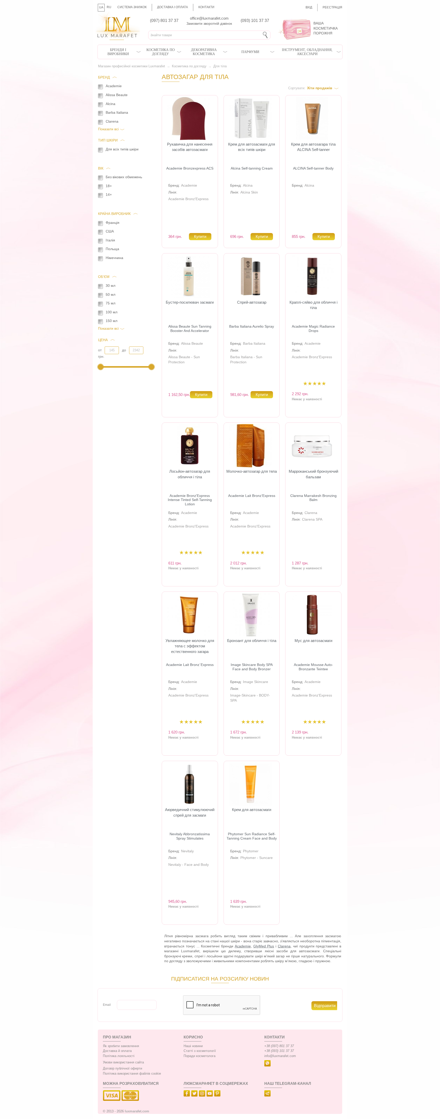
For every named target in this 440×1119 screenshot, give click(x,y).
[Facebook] (187, 1094)
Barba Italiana (254, 343)
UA (101, 7)
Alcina (248, 185)
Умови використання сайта (123, 1062)
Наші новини (193, 1046)
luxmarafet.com (137, 1111)
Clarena (311, 513)
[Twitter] (195, 1094)
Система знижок (132, 7)
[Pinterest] (218, 1094)
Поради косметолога (199, 1056)
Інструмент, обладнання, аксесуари (307, 52)
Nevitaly (187, 851)
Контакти (206, 7)
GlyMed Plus (263, 946)
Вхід (309, 7)
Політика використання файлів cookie (132, 1073)
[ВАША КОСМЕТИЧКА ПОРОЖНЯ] (308, 17)
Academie (189, 185)
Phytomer (250, 851)
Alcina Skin (249, 192)
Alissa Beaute (192, 343)
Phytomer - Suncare (256, 858)
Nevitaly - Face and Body (188, 865)
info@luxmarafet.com (280, 1056)
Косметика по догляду (160, 52)
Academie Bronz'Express (188, 199)
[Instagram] (203, 1094)
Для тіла (220, 66)
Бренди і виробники (118, 52)
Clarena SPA (312, 519)
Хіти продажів (319, 88)
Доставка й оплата (117, 1051)
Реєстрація (332, 7)
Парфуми (250, 52)
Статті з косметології (200, 1051)
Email (107, 1005)
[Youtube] (210, 1094)
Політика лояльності (118, 1056)
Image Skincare (255, 682)
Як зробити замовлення (121, 1046)
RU (109, 7)
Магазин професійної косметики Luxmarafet (131, 66)
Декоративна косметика (204, 52)
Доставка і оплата (172, 7)
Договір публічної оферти (122, 1068)
